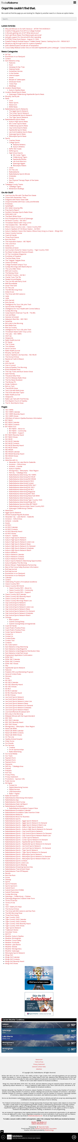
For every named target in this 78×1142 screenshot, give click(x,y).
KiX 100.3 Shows (11, 687)
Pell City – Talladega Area (18, 473)
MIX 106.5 (8, 718)
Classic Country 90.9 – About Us (20, 588)
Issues (11, 77)
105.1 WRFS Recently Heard (14, 414)
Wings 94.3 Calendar (12, 957)
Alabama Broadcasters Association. (46, 1128)
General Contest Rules (13, 674)
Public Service (10, 781)
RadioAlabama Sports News (15, 119)
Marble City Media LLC (39, 1122)
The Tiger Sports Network (18, 117)
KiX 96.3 (8, 689)
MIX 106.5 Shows (11, 724)
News (7, 98)
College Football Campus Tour (16, 265)
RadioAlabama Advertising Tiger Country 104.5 (25, 500)
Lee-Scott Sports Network (14, 697)
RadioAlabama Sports (13, 819)
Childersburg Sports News (18, 126)
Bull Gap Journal (11, 569)
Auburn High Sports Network (15, 538)
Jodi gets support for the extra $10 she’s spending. (23, 37)
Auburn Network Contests (14, 557)
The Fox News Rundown (13, 380)
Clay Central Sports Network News (17, 609)
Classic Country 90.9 (12, 584)
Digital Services (14, 789)
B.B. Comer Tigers (19, 155)
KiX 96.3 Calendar (11, 691)
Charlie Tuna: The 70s (13, 277)
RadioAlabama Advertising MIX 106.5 (22, 494)
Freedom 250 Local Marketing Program (19, 672)
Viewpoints (9, 338)
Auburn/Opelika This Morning (16, 367)
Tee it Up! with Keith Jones (14, 390)
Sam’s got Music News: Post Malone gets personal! (23, 35)
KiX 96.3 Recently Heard (13, 693)
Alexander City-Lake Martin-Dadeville (22, 462)
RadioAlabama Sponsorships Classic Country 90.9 (26, 506)
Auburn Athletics (19, 147)
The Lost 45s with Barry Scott (15, 281)
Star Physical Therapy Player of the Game (24, 180)
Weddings (12, 86)
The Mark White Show (13, 216)
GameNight (9, 206)
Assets (7, 523)
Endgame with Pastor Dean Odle (16, 200)
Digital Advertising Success (18, 787)
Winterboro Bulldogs (16, 189)
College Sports (14, 142)
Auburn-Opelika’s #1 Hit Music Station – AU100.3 (22, 229)
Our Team (8, 756)
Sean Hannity (10, 374)
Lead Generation (15, 791)
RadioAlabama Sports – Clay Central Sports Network (24, 831)
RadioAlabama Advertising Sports (21, 498)
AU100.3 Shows (10, 533)
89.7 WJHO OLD (10, 427)
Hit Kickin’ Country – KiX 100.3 (15, 221)
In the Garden (14, 73)
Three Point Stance (12, 237)
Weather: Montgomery (13, 949)
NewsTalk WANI (11, 729)
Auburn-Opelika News (17, 90)
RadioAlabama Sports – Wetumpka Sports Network (23, 854)
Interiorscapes (14, 75)
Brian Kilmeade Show (12, 369)
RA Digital (8, 783)
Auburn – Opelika (11, 536)
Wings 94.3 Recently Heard (14, 961)
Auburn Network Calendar (14, 554)
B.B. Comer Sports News (17, 124)
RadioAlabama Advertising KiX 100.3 (21, 487)
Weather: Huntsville (12, 942)
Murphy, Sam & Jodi (12, 96)
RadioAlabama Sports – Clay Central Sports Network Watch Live (28, 835)
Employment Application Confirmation (18, 655)
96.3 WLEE (8, 439)
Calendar (8, 578)
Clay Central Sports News (18, 128)
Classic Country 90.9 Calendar (15, 594)
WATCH (8, 934)
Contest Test (9, 640)
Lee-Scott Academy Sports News (20, 132)
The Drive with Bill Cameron (15, 294)
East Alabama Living (12, 61)
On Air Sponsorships (16, 749)
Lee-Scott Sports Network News (16, 703)
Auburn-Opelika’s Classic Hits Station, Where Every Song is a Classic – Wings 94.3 (34, 231)
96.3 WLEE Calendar (12, 441)
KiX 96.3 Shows (10, 695)
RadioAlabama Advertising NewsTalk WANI (24, 496)
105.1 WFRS (9, 410)
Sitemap (8, 880)
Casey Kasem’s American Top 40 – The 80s (20, 313)
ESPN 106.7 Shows (11, 664)
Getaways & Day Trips (17, 67)
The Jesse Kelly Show (12, 376)
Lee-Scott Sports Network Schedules (18, 708)
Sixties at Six (9, 246)
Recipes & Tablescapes (17, 80)
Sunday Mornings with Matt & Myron (18, 267)
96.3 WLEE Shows (11, 448)
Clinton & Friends (11, 262)
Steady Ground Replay (13, 279)
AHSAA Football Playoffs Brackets (17, 515)
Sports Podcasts (11, 884)
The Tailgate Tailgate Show (15, 260)
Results (7, 873)
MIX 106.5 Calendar (12, 720)
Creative (12, 747)
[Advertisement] (39, 978)
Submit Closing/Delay (16, 622)
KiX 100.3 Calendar (11, 682)
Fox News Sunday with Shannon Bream (19, 252)
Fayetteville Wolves (19, 159)
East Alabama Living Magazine (16, 649)
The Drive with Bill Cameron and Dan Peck (20, 911)
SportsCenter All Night (13, 307)
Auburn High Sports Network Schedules (19, 548)
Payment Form (10, 758)
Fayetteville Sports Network (15, 668)
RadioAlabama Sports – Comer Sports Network (22, 838)
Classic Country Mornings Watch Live (18, 601)
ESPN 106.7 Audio (15, 149)
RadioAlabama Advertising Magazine (22, 492)
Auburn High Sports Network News (18, 544)
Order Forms (9, 741)
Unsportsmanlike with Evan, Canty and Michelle (22, 202)
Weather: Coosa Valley (13, 940)
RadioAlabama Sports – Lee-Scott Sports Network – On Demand (28, 848)
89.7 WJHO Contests (12, 424)
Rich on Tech (9, 386)
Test (6, 905)
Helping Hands (14, 69)
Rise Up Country (11, 327)
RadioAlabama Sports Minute (19, 174)
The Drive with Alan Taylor (14, 393)
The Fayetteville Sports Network (20, 115)
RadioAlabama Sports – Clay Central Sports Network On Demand (28, 833)
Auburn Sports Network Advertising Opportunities (23, 561)
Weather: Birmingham (13, 938)
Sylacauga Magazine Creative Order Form (20, 898)
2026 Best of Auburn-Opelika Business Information (23, 418)
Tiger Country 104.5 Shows (14, 926)
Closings (8, 617)
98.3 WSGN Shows (11, 456)
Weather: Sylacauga (12, 951)
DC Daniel (8, 342)
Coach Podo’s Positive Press (15, 628)
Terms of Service (11, 900)
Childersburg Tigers (20, 157)
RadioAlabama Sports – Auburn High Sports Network (24, 827)
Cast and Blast (10, 315)
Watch (11, 182)
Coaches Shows (14, 140)
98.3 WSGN (9, 450)
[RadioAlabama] (9, 2)
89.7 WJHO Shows (11, 437)
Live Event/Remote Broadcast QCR (17, 712)
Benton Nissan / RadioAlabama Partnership (20, 565)
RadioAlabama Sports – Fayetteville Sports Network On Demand (28, 844)
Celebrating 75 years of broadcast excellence (21, 582)
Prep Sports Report (12, 210)
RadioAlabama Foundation (14, 806)
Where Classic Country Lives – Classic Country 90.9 (23, 227)
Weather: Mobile (11, 947)
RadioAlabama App (12, 800)
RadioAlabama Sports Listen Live (17, 863)
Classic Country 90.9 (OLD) (14, 586)
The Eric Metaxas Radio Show (15, 378)
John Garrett (9, 300)
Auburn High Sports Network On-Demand (20, 546)
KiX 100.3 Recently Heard (14, 684)
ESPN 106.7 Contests (12, 661)
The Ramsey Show (11, 273)
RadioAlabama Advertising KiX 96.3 (21, 489)
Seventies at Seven (12, 248)
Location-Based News (13, 88)
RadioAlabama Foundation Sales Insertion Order (22, 812)
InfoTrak (8, 336)
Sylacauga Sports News (17, 134)
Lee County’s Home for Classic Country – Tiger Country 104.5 (27, 250)
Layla (7, 296)
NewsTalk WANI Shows (13, 735)
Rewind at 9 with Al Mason (14, 359)
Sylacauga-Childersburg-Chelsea (20, 508)
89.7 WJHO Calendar (12, 422)
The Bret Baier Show (12, 258)
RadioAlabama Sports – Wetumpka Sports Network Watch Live (27, 859)
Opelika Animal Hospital (13, 739)
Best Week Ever (10, 325)
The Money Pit (10, 382)
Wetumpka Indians (19, 166)
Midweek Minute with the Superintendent (20, 716)
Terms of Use (10, 903)
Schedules (12, 176)
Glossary (8, 676)
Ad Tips (8, 54)
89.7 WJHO (9, 420)
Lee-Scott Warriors (19, 161)
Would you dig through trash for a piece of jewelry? (23, 43)
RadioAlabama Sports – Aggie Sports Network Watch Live (25, 825)
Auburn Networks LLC (39, 1124)
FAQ (6, 666)
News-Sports (13, 103)
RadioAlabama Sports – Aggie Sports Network (21, 821)
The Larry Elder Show (13, 269)
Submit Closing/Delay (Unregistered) (22, 624)
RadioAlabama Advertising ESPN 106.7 (22, 485)
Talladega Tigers (15, 187)
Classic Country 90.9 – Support (20, 592)
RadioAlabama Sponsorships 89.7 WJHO (23, 504)
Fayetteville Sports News (18, 130)
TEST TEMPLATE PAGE (13, 907)
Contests (8, 643)
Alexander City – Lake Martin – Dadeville (19, 517)
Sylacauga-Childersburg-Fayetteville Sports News (26, 94)
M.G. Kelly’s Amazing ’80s (14, 208)
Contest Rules (10, 638)
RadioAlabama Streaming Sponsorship (19, 867)
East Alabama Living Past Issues (16, 653)
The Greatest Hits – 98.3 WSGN (16, 225)
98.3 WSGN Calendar (12, 452)
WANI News (13, 107)
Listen (11, 168)
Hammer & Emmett (12, 317)
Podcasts (8, 770)
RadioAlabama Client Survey (15, 802)
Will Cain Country (11, 271)
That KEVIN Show (11, 388)
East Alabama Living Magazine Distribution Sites (22, 651)
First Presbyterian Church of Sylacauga (19, 218)
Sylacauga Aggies (19, 163)
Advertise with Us (11, 460)
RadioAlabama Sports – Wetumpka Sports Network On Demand (28, 856)
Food (11, 65)
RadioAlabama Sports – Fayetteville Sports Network (23, 842)
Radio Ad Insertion (11, 796)
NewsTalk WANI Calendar (14, 731)
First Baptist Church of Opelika (16, 401)
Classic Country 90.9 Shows (14, 599)
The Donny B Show (12, 357)
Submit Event (10, 888)
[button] (75, 2)
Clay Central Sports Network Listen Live (19, 607)
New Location (14, 619)
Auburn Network (11, 552)
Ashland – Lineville (15, 466)
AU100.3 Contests (11, 529)
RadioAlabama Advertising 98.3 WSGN (22, 479)
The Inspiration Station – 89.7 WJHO (18, 242)
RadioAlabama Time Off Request (16, 871)
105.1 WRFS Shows (11, 416)
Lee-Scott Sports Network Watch (17, 710)
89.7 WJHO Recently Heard (14, 435)
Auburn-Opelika (14, 468)
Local (11, 101)
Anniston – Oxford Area (17, 464)
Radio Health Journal (12, 340)
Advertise (39, 1069)
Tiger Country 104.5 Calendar (15, 919)
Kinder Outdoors (11, 384)
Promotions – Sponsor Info (15, 779)
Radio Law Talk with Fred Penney (17, 399)
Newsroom (13, 105)
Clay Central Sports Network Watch (17, 615)
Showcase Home (15, 82)
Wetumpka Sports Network (15, 953)
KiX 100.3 (8, 680)
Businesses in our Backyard (15, 56)
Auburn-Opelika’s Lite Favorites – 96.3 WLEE (21, 355)
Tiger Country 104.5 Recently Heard (18, 924)
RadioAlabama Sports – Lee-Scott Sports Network (23, 846)
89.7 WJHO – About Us (17, 429)
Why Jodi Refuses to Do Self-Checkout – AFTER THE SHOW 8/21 (27, 29)
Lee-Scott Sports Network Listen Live (18, 701)
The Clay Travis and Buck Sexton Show (19, 372)
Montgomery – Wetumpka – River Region (24, 471)
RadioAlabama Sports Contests (16, 861)
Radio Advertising (15, 752)
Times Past (13, 84)
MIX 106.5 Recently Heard (14, 722)
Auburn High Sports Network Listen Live (19, 542)
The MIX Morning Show (13, 290)
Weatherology (49, 1130)
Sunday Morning (11, 311)
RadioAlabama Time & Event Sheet (17, 869)
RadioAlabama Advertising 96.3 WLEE (22, 477)
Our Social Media (11, 754)
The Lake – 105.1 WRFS (13, 334)
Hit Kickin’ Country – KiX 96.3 (15, 275)
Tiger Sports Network (13, 928)
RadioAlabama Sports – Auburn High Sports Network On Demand (28, 829)
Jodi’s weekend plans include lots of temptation (22, 46)
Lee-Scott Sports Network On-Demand (19, 705)
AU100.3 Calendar (11, 527)
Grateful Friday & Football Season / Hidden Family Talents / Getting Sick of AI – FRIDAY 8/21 (37, 41)
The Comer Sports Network (19, 113)
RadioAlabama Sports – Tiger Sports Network (21, 850)
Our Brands (9, 743)
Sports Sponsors (11, 886)
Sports (7, 138)
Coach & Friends (11, 235)
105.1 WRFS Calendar (12, 412)
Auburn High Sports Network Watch (18, 550)
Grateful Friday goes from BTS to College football (23, 31)
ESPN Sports (13, 151)
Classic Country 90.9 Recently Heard (18, 596)
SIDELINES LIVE (10, 214)
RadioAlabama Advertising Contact (21, 483)
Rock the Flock (10, 239)
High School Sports (16, 153)
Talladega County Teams (14, 184)
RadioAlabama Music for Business (17, 817)
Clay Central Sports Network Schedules (19, 613)
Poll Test (8, 773)
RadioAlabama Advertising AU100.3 (21, 481)
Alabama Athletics (19, 145)
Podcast (8, 768)
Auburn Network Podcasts (14, 559)
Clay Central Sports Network (15, 603)
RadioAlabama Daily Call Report (16, 804)
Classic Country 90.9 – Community (21, 590)
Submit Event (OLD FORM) (14, 890)
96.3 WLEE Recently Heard (14, 445)
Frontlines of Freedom (13, 256)
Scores (11, 178)
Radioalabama (14, 172)
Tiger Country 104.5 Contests (15, 921)
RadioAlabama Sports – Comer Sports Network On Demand (26, 840)
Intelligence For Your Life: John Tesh (18, 304)
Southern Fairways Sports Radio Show (18, 212)
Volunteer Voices (11, 932)
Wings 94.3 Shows (11, 963)
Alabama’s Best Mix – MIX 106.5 (16, 319)
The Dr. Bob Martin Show (14, 403)
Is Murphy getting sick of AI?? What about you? (22, 33)
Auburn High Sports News (18, 121)
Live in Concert (10, 365)
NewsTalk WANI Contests (14, 733)
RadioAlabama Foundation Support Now (23, 808)
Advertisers (9, 510)
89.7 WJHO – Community (17, 431)
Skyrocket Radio (44, 1127)
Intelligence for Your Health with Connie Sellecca (22, 309)
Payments (8, 764)
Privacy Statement (11, 777)
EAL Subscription (11, 645)
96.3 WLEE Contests (12, 443)
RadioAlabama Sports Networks (16, 109)
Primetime (9, 204)
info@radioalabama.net (35, 1116)
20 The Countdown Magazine (15, 254)
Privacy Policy (10, 775)
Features (12, 63)
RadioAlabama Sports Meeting (16, 865)
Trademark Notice (11, 930)
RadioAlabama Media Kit (13, 815)
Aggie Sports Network (13, 513)
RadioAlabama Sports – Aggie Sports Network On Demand (26, 823)
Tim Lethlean (10, 346)
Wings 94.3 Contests (12, 959)
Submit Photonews (12, 892)
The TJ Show (9, 344)
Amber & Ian (9, 292)
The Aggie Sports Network (18, 111)
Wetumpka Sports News (17, 136)
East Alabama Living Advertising (16, 647)
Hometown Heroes (16, 71)
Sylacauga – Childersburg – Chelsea (18, 896)
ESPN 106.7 (9, 657)
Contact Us (9, 634)
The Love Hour (10, 244)
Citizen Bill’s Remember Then (15, 197)
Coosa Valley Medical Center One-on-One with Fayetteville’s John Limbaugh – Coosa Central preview (40, 48)
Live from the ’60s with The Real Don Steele (20, 195)
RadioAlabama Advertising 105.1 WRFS (22, 475)
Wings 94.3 (9, 955)
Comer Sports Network (13, 632)
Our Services (9, 745)
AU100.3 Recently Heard (13, 531)
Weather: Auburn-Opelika (14, 936)
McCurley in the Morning (14, 323)
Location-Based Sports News (15, 92)
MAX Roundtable (11, 283)
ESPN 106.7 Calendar (12, 659)
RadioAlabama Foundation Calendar (18, 810)
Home (7, 678)
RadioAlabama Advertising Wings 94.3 (22, 502)
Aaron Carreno (10, 348)
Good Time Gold (11, 286)
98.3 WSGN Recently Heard (14, 454)
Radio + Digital (14, 794)
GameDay (8, 321)
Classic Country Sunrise (13, 233)
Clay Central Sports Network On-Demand (20, 611)
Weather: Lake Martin (13, 945)
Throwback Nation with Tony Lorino (18, 223)
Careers (8, 59)
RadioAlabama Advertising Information (19, 798)
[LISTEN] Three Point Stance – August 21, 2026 (22, 39)
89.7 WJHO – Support (16, 433)
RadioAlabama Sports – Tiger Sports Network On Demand (26, 852)
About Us (8, 458)
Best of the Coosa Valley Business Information (21, 567)
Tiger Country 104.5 (12, 917)
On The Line (13, 170)
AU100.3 (8, 525)
